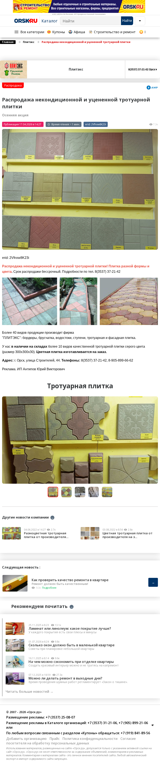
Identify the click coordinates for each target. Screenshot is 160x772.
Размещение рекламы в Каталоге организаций (46, 723)
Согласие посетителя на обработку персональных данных (71, 740)
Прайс (55, 738)
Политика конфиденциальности (90, 738)
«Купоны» (89, 733)
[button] (154, 400)
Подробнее (49, 587)
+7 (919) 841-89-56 (135, 733)
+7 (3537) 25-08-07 (60, 717)
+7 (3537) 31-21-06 (102, 723)
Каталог (49, 21)
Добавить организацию (26, 738)
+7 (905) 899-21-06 (133, 723)
